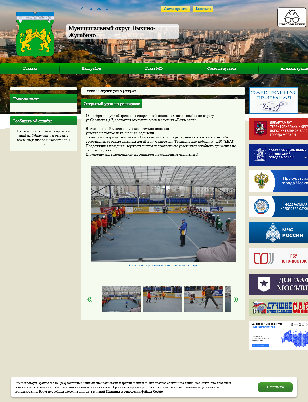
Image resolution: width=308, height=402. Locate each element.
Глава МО (154, 68)
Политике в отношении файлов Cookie (134, 391)
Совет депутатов (221, 68)
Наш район (91, 68)
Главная (30, 68)
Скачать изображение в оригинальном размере (163, 265)
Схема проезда (175, 9)
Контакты (203, 9)
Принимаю (275, 387)
